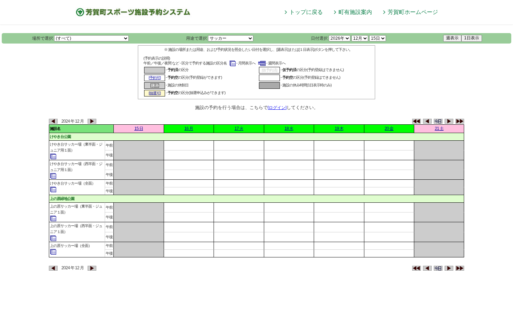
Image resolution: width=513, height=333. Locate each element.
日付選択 (319, 38)
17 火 (239, 128)
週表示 (452, 38)
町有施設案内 (355, 12)
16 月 (188, 128)
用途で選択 (196, 38)
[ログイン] (277, 107)
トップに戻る (306, 12)
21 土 (439, 128)
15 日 (138, 128)
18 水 (288, 128)
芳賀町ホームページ (413, 12)
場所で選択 (42, 38)
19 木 (339, 128)
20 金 (389, 128)
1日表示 (471, 38)
